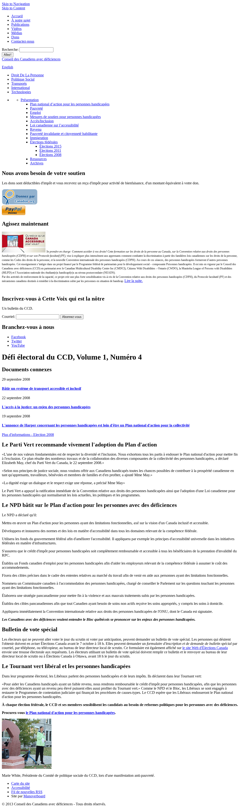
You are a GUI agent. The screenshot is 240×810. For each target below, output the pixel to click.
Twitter (16, 341)
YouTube (18, 345)
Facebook (18, 337)
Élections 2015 (50, 146)
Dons (15, 37)
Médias (16, 33)
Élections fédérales (44, 142)
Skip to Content (13, 8)
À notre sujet (20, 20)
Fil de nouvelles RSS (26, 792)
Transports (19, 83)
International (20, 88)
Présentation (30, 100)
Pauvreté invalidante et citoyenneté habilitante (64, 134)
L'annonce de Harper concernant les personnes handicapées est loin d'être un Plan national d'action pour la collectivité (96, 425)
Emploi (35, 113)
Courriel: (8, 317)
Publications (20, 24)
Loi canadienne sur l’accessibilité (54, 125)
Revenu (35, 129)
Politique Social (22, 79)
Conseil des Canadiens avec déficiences (31, 59)
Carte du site (20, 783)
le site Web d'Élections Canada (205, 648)
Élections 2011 (50, 150)
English (7, 67)
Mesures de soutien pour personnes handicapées (65, 117)
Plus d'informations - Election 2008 (28, 435)
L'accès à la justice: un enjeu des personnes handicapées (46, 407)
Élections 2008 (50, 155)
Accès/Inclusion (42, 121)
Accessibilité (20, 788)
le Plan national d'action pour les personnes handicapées (70, 713)
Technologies (21, 92)
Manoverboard (34, 796)
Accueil (17, 16)
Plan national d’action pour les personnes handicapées (69, 104)
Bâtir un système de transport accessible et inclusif (41, 388)
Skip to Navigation (16, 4)
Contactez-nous (22, 41)
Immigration (39, 138)
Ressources (38, 159)
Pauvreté (36, 108)
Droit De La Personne (27, 75)
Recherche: (10, 50)
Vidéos (16, 29)
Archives (36, 163)
